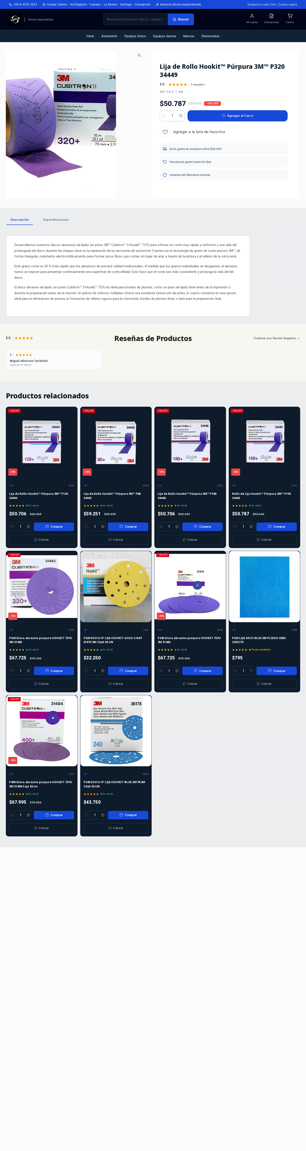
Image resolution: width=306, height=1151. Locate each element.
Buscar (183, 19)
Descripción (20, 220)
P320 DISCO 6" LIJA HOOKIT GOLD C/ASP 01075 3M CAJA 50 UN (113, 640)
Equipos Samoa (164, 36)
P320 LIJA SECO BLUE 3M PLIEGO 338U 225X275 (259, 640)
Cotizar (44, 539)
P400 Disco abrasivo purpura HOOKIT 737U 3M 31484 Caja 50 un (40, 784)
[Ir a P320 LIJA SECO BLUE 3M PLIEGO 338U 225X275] (264, 586)
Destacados (211, 36)
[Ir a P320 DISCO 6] (116, 586)
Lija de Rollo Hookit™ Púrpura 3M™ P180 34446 (187, 496)
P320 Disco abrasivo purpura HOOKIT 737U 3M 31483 (40, 640)
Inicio (90, 36)
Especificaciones (56, 220)
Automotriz (109, 36)
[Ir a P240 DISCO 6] (116, 731)
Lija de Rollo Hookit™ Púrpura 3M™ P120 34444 (38, 496)
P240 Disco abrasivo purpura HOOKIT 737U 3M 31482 (189, 640)
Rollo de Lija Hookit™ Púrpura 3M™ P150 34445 (261, 496)
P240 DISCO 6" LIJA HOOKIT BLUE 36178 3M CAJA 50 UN (114, 784)
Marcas (188, 36)
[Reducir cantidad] (164, 115)
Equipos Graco (135, 36)
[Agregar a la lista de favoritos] (71, 442)
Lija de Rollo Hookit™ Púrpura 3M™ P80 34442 (112, 496)
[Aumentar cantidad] (181, 115)
